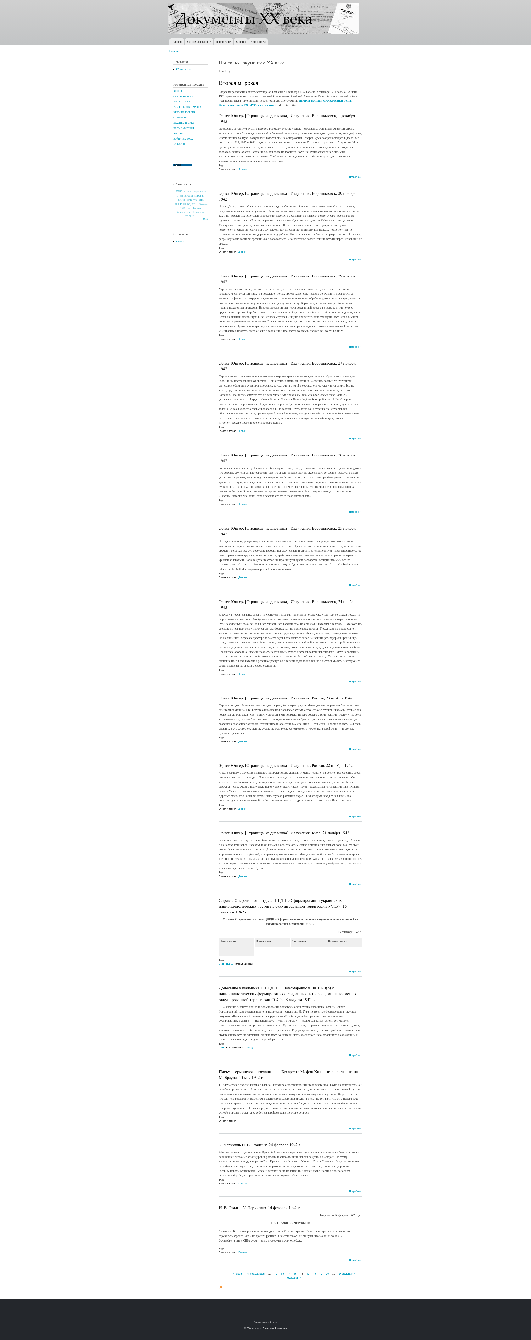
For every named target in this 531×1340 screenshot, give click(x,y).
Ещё (205, 219)
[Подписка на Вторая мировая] (220, 1286)
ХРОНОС (178, 91)
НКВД (187, 204)
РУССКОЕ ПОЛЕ (181, 101)
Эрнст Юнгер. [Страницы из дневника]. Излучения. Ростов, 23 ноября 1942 (286, 698)
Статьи (180, 241)
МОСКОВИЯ (179, 143)
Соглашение (184, 212)
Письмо (196, 208)
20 (327, 1273)
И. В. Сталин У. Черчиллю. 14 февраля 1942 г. (260, 1207)
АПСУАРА (178, 133)
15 (295, 1273)
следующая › (347, 1273)
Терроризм (198, 211)
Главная (177, 42)
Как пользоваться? (199, 42)
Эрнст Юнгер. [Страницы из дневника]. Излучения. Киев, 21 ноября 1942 (284, 832)
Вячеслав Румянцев (275, 1328)
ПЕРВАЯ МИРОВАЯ (183, 128)
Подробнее (355, 176)
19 (320, 1273)
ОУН (194, 204)
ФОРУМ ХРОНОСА (183, 96)
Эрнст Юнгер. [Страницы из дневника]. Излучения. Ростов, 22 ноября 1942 (286, 765)
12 (275, 1273)
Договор (192, 200)
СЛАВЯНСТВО (180, 117)
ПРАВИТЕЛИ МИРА (183, 122)
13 (282, 1273)
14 (288, 1273)
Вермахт (187, 191)
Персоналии (223, 42)
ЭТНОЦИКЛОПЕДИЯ (184, 112)
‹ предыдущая (256, 1273)
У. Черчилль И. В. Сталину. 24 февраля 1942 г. (260, 1145)
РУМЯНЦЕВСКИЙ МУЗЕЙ (187, 107)
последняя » (294, 1277)
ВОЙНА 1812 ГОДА (183, 138)
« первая (237, 1273)
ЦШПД (229, 963)
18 (314, 1273)
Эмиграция (190, 215)
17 (308, 1273)
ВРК (179, 191)
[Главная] (264, 19)
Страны (241, 42)
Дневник (181, 199)
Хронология (258, 42)
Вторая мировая (194, 195)
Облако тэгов (183, 69)
